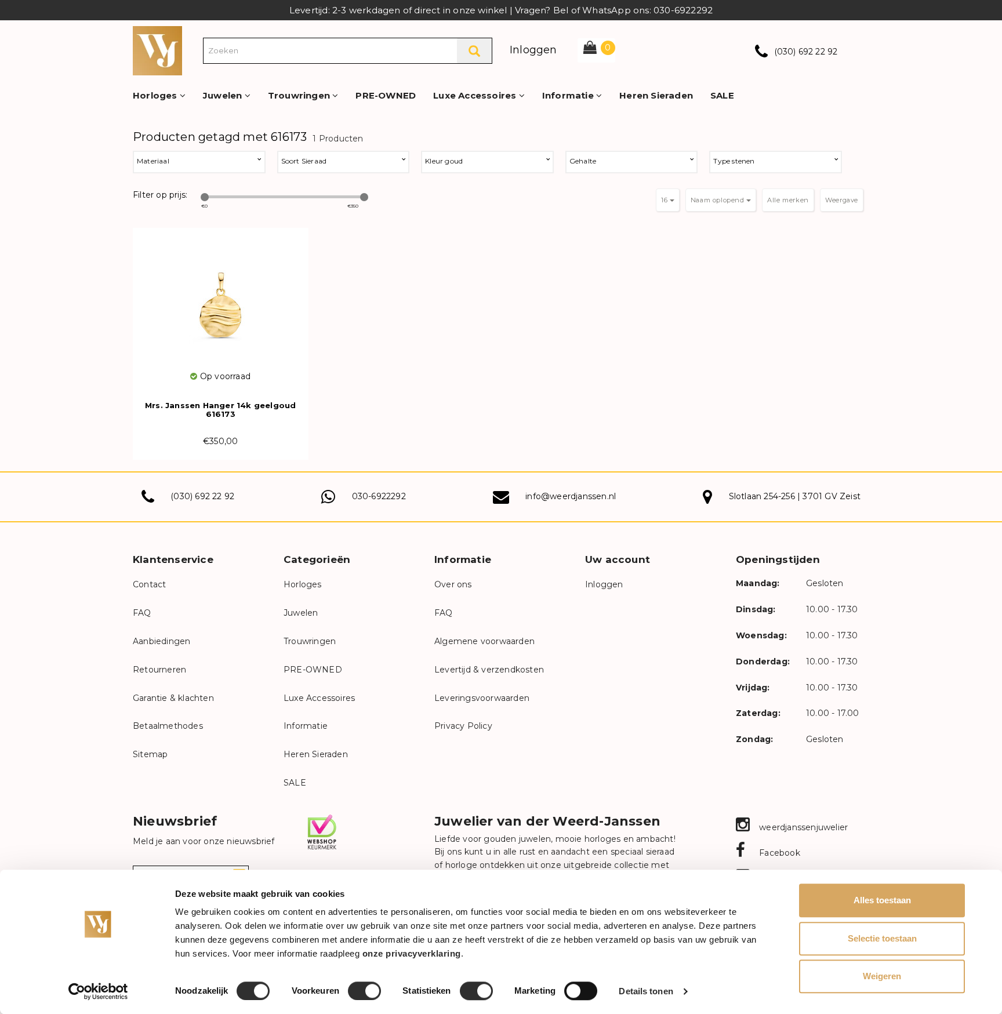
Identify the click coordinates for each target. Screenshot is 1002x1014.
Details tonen (646, 991)
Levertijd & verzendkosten (489, 669)
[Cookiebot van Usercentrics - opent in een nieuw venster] (98, 991)
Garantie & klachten (173, 698)
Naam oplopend (718, 200)
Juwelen (224, 95)
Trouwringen (300, 95)
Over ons (453, 584)
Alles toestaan (882, 900)
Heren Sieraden (656, 95)
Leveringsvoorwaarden (481, 698)
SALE (722, 95)
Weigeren (882, 976)
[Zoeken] (474, 50)
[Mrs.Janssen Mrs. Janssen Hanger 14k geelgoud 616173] (220, 299)
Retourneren (159, 669)
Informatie (569, 95)
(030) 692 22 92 (806, 51)
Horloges (156, 95)
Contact (149, 584)
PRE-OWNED (385, 95)
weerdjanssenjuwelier (802, 827)
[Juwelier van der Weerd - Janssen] (157, 50)
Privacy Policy (463, 726)
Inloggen (533, 49)
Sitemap (150, 754)
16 (665, 200)
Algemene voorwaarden (484, 641)
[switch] (364, 991)
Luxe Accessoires (475, 95)
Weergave (841, 200)
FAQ (142, 613)
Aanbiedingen (161, 641)
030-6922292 (379, 496)
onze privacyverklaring (411, 953)
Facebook (778, 853)
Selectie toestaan (882, 938)
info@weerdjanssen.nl (570, 496)
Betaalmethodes (168, 726)
